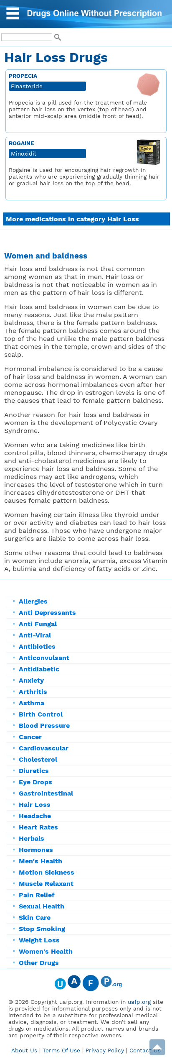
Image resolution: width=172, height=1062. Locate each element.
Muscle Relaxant (46, 884)
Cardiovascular (43, 748)
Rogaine (21, 143)
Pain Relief (37, 895)
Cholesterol (38, 759)
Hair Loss (35, 805)
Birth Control (41, 714)
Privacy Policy (105, 1050)
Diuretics (34, 771)
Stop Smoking (42, 929)
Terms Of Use (61, 1050)
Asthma (31, 703)
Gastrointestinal (46, 793)
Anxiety (31, 680)
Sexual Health (41, 906)
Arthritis (33, 692)
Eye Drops (35, 782)
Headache (35, 816)
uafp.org (139, 1001)
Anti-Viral (35, 635)
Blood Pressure (44, 725)
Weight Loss (39, 940)
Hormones (36, 850)
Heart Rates (38, 827)
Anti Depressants (47, 613)
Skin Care (35, 917)
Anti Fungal (38, 624)
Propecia (23, 75)
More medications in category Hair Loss (72, 219)
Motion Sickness (46, 872)
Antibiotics (37, 646)
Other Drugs (39, 963)
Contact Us (145, 1050)
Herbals (31, 838)
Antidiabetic (39, 669)
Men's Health (40, 861)
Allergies (33, 601)
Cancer (30, 737)
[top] (157, 1053)
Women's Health (46, 951)
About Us (24, 1050)
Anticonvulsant (44, 658)
